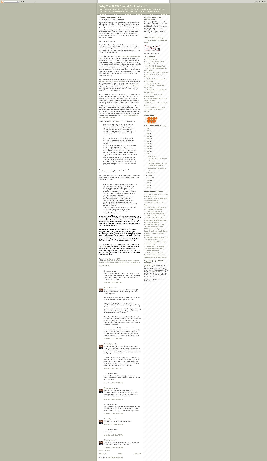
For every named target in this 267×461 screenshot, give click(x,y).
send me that (156, 271)
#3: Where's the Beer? (154, 64)
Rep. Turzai (125, 262)
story (118, 121)
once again (106, 170)
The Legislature (135, 262)
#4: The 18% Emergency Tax (156, 66)
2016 (148, 143)
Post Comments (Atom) (115, 457)
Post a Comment (104, 450)
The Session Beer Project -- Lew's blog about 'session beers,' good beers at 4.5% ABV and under (155, 255)
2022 (148, 131)
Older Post (137, 454)
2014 (148, 148)
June (150, 178)
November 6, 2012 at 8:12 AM (113, 338)
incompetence (109, 262)
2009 (148, 185)
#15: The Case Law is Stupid (156, 107)
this (132, 177)
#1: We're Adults (152, 59)
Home (120, 454)
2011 (148, 180)
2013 (148, 151)
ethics (130, 260)
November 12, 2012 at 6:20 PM (113, 424)
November (151, 156)
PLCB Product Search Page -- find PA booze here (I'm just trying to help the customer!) (155, 220)
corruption (123, 260)
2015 (148, 146)
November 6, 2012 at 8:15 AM (113, 368)
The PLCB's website (153, 250)
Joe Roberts (152, 120)
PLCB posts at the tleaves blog (156, 216)
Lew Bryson (109, 287)
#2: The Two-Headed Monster (156, 61)
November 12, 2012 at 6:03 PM (113, 413)
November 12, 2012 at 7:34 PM (113, 447)
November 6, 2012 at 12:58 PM (113, 399)
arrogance (107, 260)
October (151, 173)
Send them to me (149, 265)
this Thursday (103, 246)
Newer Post (102, 454)
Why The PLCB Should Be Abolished (123, 6)
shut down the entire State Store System (112, 81)
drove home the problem (131, 85)
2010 (148, 183)
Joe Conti (118, 262)
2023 (148, 128)
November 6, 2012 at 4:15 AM (113, 282)
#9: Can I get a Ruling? (154, 83)
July (149, 175)
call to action (115, 260)
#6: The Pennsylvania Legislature (157, 72)
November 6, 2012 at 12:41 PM (113, 383)
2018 (148, 138)
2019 (148, 136)
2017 (148, 141)
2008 (148, 188)
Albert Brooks (153, 118)
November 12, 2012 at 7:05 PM (113, 435)
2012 (148, 153)
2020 (148, 133)
